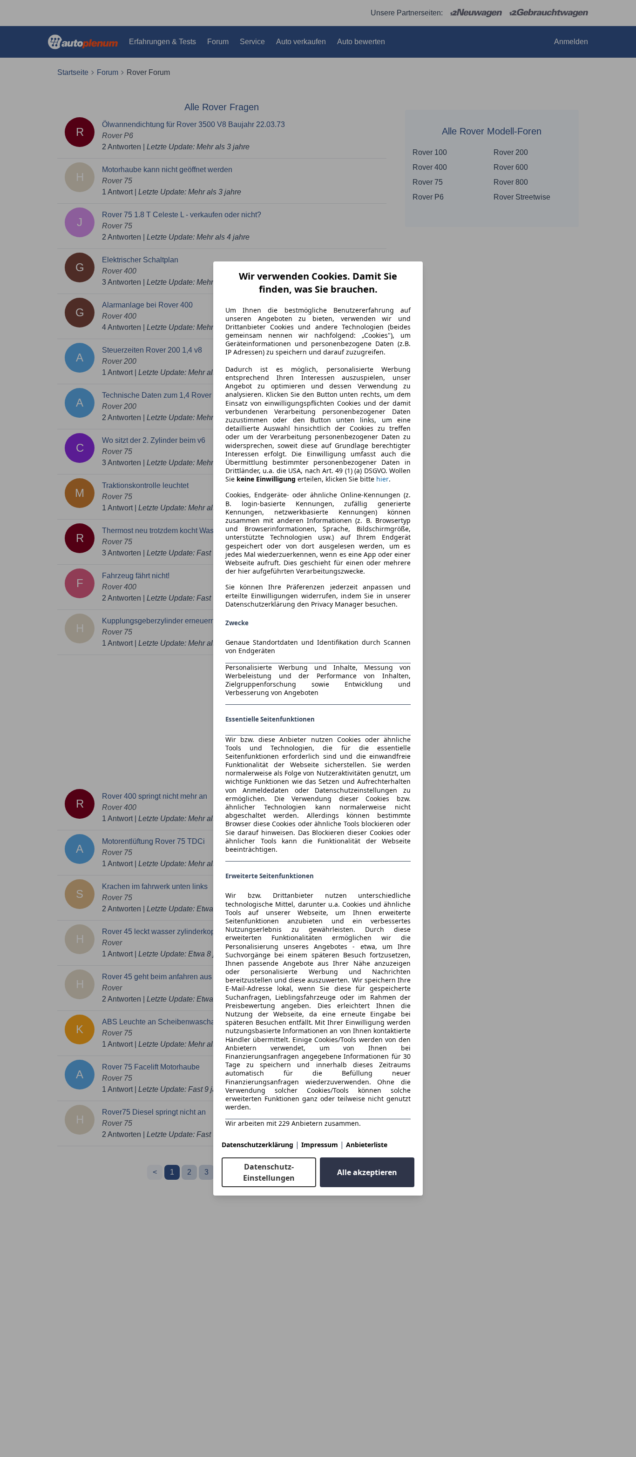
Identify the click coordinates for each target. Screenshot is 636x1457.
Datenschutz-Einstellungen (269, 1172)
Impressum (319, 1144)
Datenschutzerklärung (257, 1144)
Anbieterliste (366, 1144)
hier (382, 479)
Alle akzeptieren (367, 1172)
